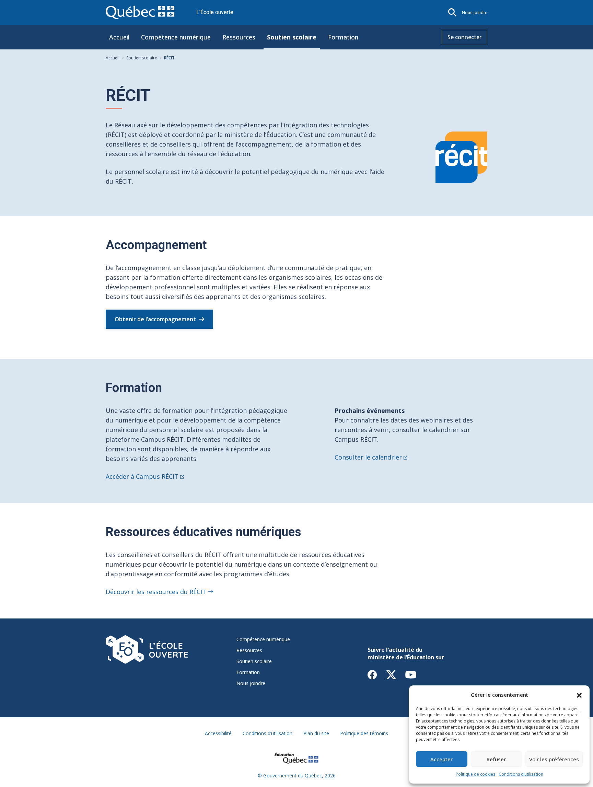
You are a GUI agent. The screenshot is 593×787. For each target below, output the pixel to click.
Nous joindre (474, 12)
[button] (579, 694)
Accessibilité (218, 733)
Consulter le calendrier (368, 457)
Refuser (496, 759)
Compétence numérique (176, 37)
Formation (343, 37)
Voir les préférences (554, 759)
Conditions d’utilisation (521, 774)
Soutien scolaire (291, 37)
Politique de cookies (475, 774)
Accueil (119, 37)
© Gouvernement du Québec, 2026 (297, 775)
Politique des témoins (364, 733)
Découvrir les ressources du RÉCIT (156, 592)
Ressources (238, 37)
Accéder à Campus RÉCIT (142, 476)
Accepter (441, 759)
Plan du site (316, 733)
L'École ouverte (214, 12)
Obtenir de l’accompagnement (155, 319)
